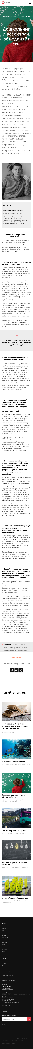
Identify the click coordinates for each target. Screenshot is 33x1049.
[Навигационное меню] (30, 3)
